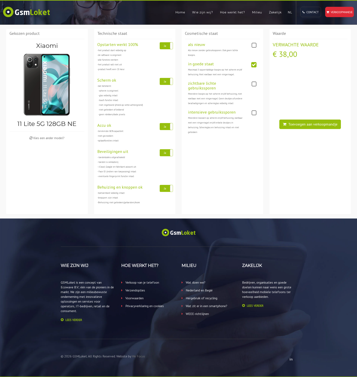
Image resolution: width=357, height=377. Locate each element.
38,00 (288, 54)
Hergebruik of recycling (201, 298)
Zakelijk (275, 12)
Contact (312, 12)
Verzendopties (135, 290)
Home (180, 12)
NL (290, 12)
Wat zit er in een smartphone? (206, 306)
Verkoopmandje (341, 12)
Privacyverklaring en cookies (144, 306)
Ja (165, 46)
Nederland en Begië (199, 290)
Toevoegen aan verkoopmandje (311, 124)
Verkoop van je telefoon (142, 282)
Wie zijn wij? (202, 12)
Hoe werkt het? (232, 12)
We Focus (138, 356)
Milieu (257, 12)
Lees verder (73, 320)
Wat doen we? (195, 282)
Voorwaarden (134, 298)
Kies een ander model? (48, 138)
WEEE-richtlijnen (197, 314)
